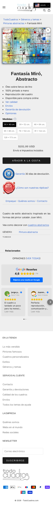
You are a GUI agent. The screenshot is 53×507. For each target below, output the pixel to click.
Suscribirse (15, 460)
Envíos (9, 105)
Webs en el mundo (13, 427)
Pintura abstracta (28, 232)
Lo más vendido (11, 346)
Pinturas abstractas (13, 23)
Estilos (6, 362)
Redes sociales (11, 432)
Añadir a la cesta (26, 160)
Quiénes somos (26, 201)
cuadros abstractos (38, 225)
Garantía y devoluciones (16, 389)
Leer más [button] (9, 311)
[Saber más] (14, 119)
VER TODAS (33, 258)
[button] (3, 302)
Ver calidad (11, 102)
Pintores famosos (12, 351)
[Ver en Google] (7, 293)
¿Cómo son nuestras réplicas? (32, 187)
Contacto (42, 201)
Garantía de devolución (17, 109)
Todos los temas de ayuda (17, 404)
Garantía (20, 173)
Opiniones (10, 113)
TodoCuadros (10, 19)
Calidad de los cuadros (15, 394)
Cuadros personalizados (16, 356)
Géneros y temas (30, 19)
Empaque (11, 201)
